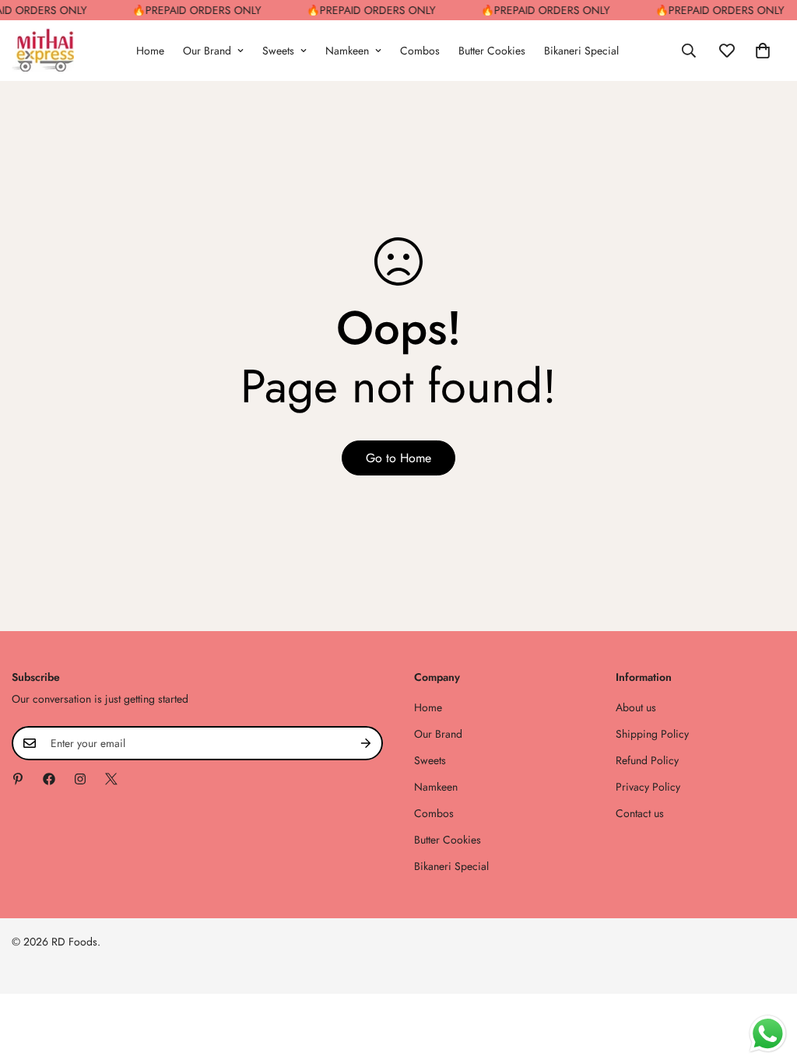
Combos (420, 50)
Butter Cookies (491, 50)
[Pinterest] (18, 779)
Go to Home (398, 458)
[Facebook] (49, 779)
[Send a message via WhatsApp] (767, 1033)
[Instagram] (80, 779)
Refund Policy (647, 760)
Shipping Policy (652, 734)
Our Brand (207, 50)
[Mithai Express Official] (43, 50)
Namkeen (347, 50)
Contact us (640, 813)
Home (150, 50)
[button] (763, 50)
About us (636, 707)
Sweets (278, 50)
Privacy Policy (648, 787)
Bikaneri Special (581, 50)
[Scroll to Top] (767, 978)
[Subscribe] (366, 743)
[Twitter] (111, 779)
